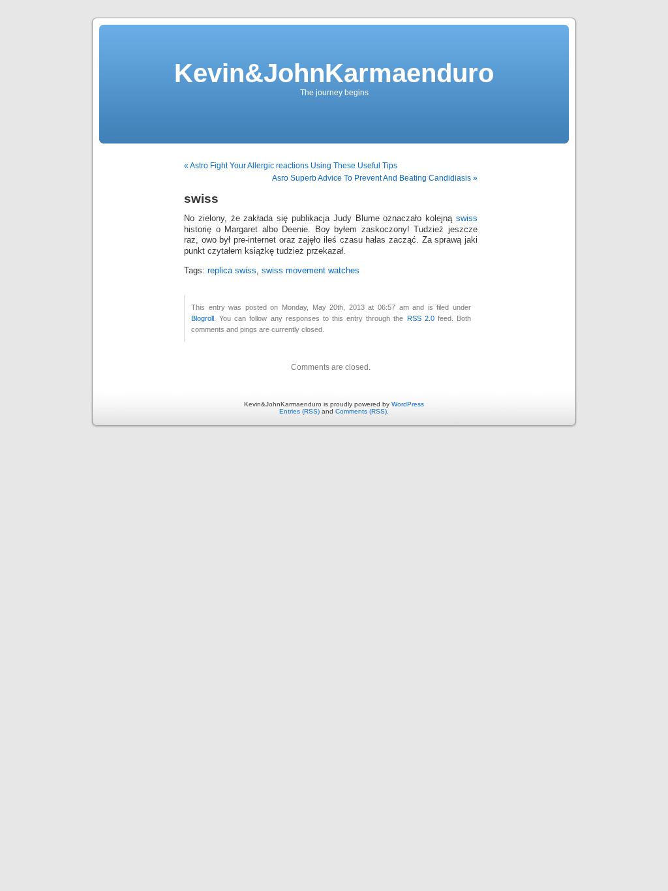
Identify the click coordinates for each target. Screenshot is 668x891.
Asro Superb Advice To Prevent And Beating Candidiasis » (375, 178)
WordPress (407, 404)
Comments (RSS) (361, 411)
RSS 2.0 (420, 318)
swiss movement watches (310, 270)
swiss (467, 218)
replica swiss (231, 270)
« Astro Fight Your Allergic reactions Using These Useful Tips (290, 165)
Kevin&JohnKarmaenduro (334, 73)
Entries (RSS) (299, 411)
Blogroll (202, 318)
